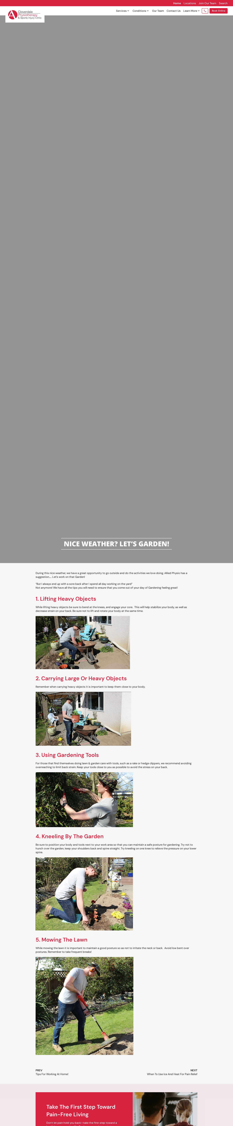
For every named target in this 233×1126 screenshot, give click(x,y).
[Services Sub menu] (128, 10)
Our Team (158, 11)
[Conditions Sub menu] (147, 10)
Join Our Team (207, 3)
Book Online (218, 10)
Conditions (139, 11)
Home (177, 3)
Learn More (190, 11)
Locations (190, 3)
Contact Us (174, 11)
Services (121, 11)
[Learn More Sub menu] (198, 10)
